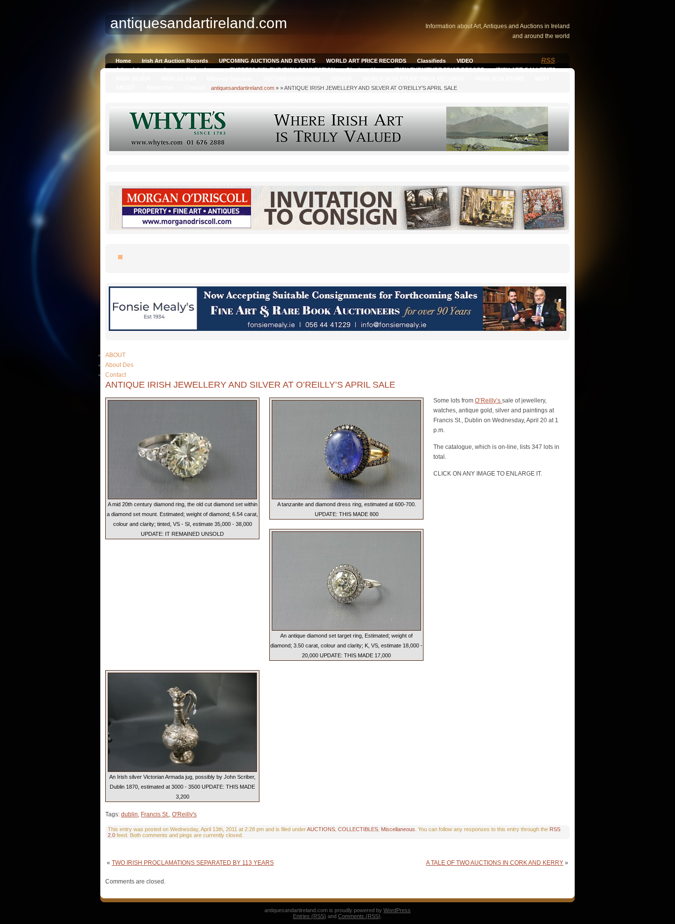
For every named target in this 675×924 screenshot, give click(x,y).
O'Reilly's (184, 814)
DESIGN (341, 78)
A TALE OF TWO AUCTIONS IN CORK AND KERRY (494, 862)
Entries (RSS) (309, 916)
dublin (129, 814)
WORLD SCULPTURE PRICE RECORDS (413, 78)
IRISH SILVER (133, 78)
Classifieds (431, 61)
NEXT (542, 78)
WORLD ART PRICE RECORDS (366, 61)
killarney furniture (230, 78)
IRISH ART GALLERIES (525, 70)
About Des (160, 87)
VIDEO (465, 61)
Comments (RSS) (359, 916)
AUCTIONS (321, 829)
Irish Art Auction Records (175, 61)
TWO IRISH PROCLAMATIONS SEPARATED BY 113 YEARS (193, 862)
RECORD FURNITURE (291, 78)
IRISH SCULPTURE (499, 78)
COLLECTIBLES (358, 829)
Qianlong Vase (364, 70)
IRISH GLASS (178, 78)
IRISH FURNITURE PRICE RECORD (439, 70)
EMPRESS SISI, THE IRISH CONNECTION (282, 70)
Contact (195, 87)
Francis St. (155, 814)
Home (123, 61)
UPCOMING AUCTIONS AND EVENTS (267, 61)
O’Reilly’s (488, 400)
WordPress (397, 910)
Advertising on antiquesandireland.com (167, 70)
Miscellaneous (398, 829)
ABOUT (125, 87)
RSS (548, 60)
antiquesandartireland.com (242, 88)
